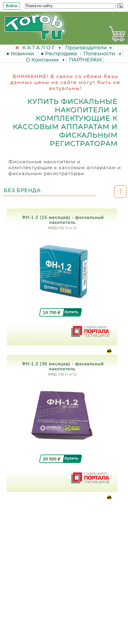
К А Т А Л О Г (39, 47)
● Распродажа (60, 53)
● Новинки (21, 53)
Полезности (100, 53)
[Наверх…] (120, 191)
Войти (11, 6)
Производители (86, 47)
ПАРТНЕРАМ (85, 60)
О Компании (43, 60)
